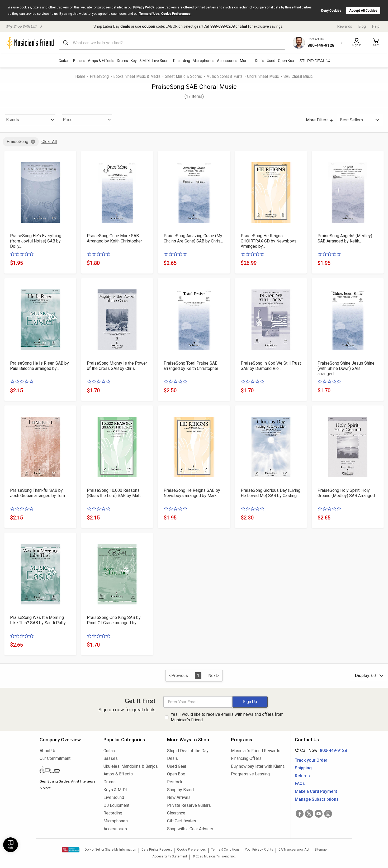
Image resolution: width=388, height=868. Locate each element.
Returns (302, 775)
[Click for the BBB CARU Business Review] (70, 849)
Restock (174, 781)
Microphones (203, 61)
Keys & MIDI (140, 61)
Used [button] (271, 61)
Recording (181, 61)
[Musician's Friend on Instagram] (328, 813)
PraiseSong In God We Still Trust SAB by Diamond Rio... (271, 366)
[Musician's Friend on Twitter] (309, 813)
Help (376, 26)
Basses (79, 61)
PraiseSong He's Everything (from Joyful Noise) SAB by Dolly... (35, 241)
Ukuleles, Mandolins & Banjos (130, 766)
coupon (148, 26)
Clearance (176, 812)
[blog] (68, 771)
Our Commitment (55, 758)
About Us (48, 750)
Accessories (227, 61)
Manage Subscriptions (317, 799)
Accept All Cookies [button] (363, 10)
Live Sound (161, 61)
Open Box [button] (286, 61)
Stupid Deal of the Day (188, 750)
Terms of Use (149, 14)
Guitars (64, 61)
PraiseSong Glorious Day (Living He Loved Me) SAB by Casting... (270, 493)
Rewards (344, 26)
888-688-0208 (222, 26)
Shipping (303, 767)
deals (125, 26)
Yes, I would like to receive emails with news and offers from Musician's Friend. (227, 717)
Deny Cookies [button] (331, 10)
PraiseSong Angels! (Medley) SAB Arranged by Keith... (345, 238)
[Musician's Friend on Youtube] (318, 813)
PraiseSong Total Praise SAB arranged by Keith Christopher (191, 366)
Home (80, 76)
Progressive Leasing (250, 773)
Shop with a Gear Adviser (190, 828)
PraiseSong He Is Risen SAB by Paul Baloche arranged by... (39, 366)
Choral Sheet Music (263, 76)
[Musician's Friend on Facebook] (299, 813)
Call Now (319, 750)
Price (68, 119)
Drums (122, 61)
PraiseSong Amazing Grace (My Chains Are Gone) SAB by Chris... (193, 238)
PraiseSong (99, 76)
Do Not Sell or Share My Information (110, 849)
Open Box (176, 773)
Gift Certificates (181, 820)
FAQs (300, 783)
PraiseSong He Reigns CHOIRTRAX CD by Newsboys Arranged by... (268, 241)
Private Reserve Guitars (189, 805)
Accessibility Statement (169, 856)
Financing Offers (246, 758)
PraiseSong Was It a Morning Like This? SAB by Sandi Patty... (39, 620)
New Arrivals (179, 797)
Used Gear (176, 766)
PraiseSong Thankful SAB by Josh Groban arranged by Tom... (38, 493)
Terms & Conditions (225, 849)
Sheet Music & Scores (183, 76)
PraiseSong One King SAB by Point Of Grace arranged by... (114, 620)
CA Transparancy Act (293, 849)
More (244, 61)
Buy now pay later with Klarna (258, 766)
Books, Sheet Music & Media (136, 76)
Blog (362, 26)
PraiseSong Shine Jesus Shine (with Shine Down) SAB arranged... (346, 368)
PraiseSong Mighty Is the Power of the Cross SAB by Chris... (117, 366)
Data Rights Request (156, 849)
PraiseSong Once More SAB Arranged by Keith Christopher (114, 238)
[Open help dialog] (10, 844)
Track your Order (311, 760)
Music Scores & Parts (224, 76)
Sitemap (321, 849)
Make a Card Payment (316, 791)
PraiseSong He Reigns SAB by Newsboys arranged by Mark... (192, 493)
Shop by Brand (180, 789)
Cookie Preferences (176, 14)
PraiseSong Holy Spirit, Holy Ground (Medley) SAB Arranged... (347, 493)
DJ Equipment (116, 805)
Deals (172, 758)
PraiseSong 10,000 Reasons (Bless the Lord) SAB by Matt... (115, 493)
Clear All (49, 141)
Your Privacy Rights (259, 849)
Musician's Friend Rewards (255, 750)
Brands (12, 119)
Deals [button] (259, 61)
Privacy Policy (143, 7)
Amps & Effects (101, 61)
